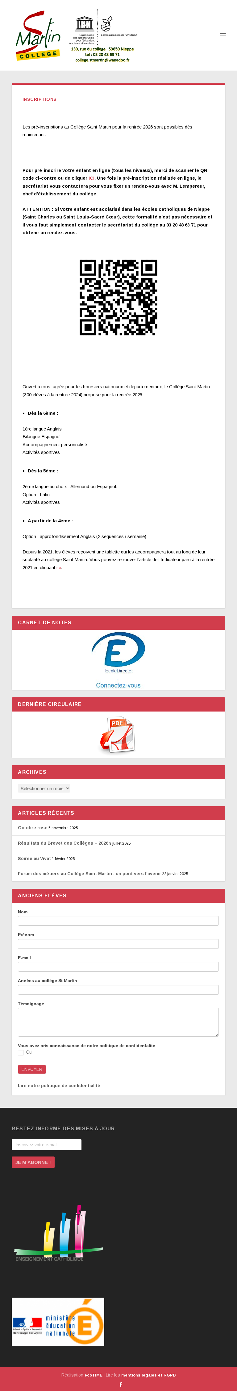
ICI (91, 178)
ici (58, 567)
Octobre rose (33, 827)
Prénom (26, 934)
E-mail (24, 957)
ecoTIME (93, 1375)
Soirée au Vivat (34, 858)
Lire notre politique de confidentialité (59, 1085)
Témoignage (31, 1003)
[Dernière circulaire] (118, 735)
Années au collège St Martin (47, 980)
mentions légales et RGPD (148, 1375)
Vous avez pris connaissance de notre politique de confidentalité (86, 1045)
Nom (22, 911)
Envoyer (32, 1069)
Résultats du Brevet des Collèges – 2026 (63, 843)
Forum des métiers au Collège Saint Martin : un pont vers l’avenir (89, 873)
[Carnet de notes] (118, 660)
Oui (28, 1052)
